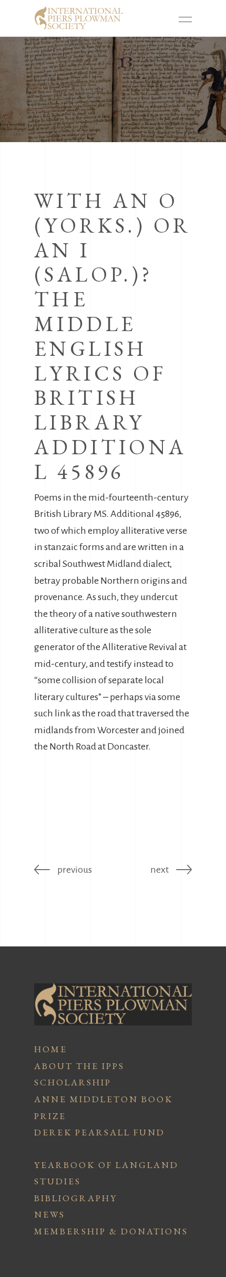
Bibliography (75, 1198)
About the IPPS (79, 1066)
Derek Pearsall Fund (99, 1132)
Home (50, 1049)
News (49, 1214)
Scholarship (72, 1082)
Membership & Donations (111, 1231)
